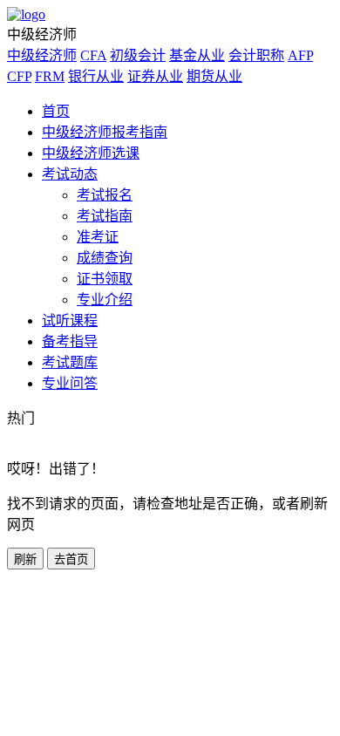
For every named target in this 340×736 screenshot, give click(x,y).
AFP (300, 55)
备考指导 (70, 341)
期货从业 (214, 76)
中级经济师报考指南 (104, 132)
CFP (19, 76)
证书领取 (105, 278)
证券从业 (155, 76)
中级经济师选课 (90, 153)
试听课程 (70, 320)
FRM (50, 76)
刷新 (25, 559)
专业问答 (70, 383)
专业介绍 (105, 299)
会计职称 (256, 55)
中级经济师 (42, 55)
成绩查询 (105, 257)
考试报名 (105, 194)
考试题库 (70, 362)
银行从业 (96, 76)
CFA (93, 55)
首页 (56, 111)
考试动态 (70, 174)
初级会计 (138, 55)
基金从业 (197, 55)
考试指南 (105, 215)
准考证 (98, 236)
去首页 (71, 559)
